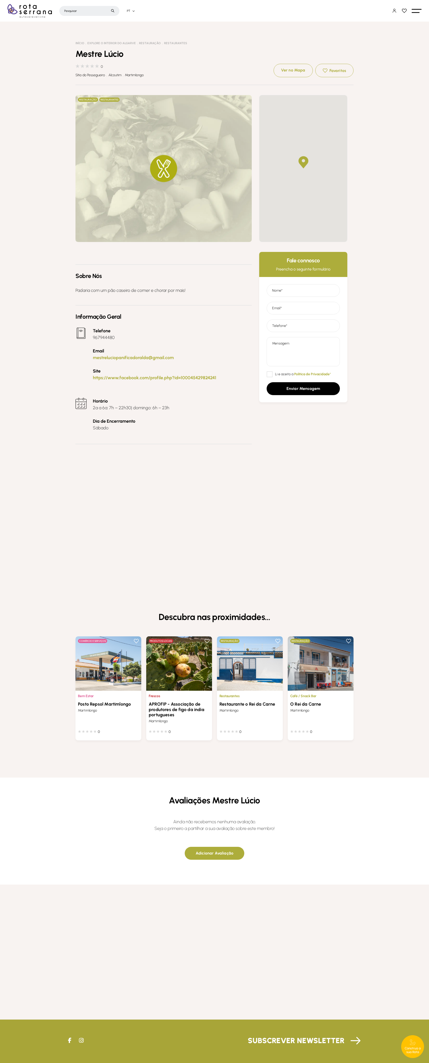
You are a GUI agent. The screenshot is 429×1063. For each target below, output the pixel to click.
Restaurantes (175, 43)
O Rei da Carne (305, 704)
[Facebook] (70, 1040)
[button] (417, 11)
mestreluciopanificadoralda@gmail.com (133, 357)
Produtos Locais (161, 641)
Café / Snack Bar (303, 696)
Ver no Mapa (293, 70)
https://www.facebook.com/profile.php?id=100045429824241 (154, 377)
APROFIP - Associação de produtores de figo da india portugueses (176, 709)
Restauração (150, 43)
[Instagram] (81, 1040)
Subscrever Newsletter (296, 1040)
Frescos (154, 696)
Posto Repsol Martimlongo (104, 704)
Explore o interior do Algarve (111, 43)
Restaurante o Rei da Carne (247, 704)
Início (79, 43)
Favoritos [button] (337, 70)
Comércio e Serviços (92, 641)
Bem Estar (86, 696)
